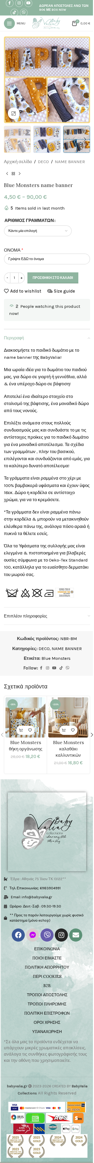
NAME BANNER (70, 161)
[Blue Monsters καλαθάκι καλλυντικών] (68, 717)
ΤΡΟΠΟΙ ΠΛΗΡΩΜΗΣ (47, 1003)
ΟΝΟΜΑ (12, 250)
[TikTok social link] (14, 13)
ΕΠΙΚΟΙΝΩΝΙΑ (47, 948)
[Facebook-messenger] (32, 935)
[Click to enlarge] (14, 113)
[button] (9, 80)
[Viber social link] (24, 13)
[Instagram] (61, 935)
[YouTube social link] (54, 668)
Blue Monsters (56, 658)
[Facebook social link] (41, 668)
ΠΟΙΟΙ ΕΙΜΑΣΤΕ (47, 958)
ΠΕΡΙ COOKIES (47, 976)
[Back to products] (13, 173)
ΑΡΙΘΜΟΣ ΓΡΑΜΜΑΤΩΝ (29, 220)
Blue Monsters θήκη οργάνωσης (25, 746)
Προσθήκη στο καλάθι (53, 278)
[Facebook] (18, 935)
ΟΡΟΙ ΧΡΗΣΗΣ (47, 1022)
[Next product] (19, 173)
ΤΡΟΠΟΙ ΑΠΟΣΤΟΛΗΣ (47, 994)
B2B (47, 985)
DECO (43, 161)
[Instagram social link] (47, 668)
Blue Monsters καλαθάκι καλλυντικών (68, 749)
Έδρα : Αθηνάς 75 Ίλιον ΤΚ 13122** (38, 879)
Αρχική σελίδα (18, 161)
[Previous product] (7, 173)
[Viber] (47, 935)
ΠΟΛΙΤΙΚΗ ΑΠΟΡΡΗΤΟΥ (47, 967)
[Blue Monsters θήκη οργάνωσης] (25, 717)
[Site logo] (47, 22)
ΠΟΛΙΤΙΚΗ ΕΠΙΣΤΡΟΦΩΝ (47, 1013)
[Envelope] (75, 935)
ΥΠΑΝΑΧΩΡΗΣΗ (47, 1031)
